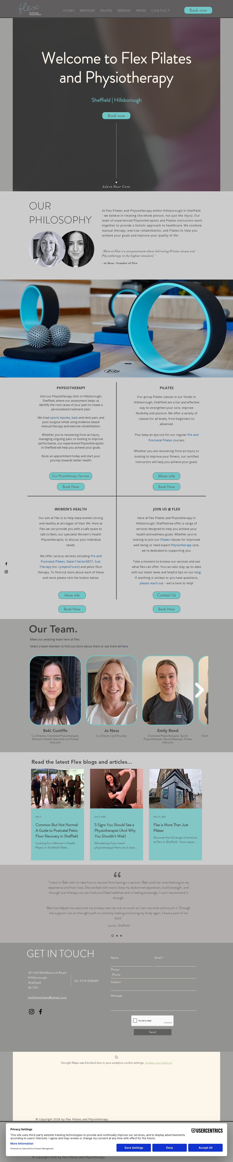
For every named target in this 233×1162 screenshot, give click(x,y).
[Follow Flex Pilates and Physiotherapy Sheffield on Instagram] (6, 572)
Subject (116, 982)
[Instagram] (31, 1011)
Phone (115, 969)
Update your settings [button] (158, 1062)
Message (117, 995)
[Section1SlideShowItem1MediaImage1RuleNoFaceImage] (112, 935)
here (125, 646)
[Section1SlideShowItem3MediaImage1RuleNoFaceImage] (121, 935)
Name (115, 957)
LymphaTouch (68, 567)
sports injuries (60, 418)
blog (197, 572)
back (75, 418)
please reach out (151, 583)
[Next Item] (199, 690)
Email (158, 957)
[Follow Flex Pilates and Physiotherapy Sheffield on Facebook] (6, 564)
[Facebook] (40, 1011)
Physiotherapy (181, 545)
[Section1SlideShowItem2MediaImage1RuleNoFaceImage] (116, 936)
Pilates (165, 540)
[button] (87, 10)
